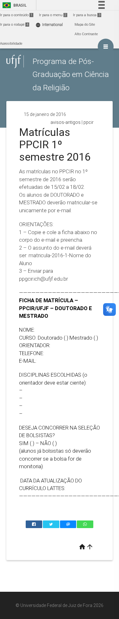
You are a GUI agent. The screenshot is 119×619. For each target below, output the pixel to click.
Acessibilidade (11, 43)
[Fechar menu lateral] (106, 46)
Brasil (13, 5)
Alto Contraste (86, 34)
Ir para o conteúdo (16, 15)
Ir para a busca (86, 15)
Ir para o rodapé (14, 24)
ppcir (88, 122)
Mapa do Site (85, 24)
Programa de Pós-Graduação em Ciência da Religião (70, 74)
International (49, 24)
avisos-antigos (65, 122)
